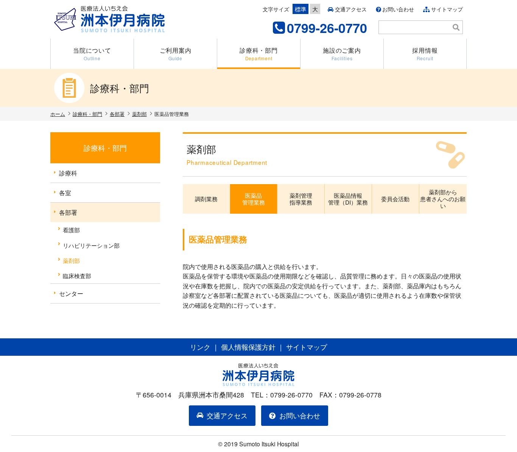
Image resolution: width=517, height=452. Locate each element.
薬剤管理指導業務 (301, 198)
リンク (200, 347)
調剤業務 (206, 199)
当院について (92, 53)
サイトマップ (447, 9)
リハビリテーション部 (91, 245)
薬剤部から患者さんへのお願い (443, 199)
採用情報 (425, 53)
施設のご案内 (342, 53)
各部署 (117, 113)
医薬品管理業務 (253, 198)
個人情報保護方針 (248, 347)
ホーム (57, 113)
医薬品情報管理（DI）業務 (348, 198)
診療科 (68, 173)
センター (71, 293)
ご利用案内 (176, 53)
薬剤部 (139, 113)
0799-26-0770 (327, 28)
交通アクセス (351, 9)
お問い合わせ (398, 9)
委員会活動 (395, 199)
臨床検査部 (77, 275)
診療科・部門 (259, 53)
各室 (65, 192)
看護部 (71, 229)
